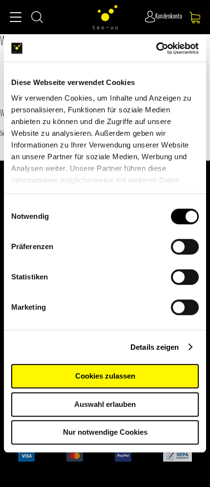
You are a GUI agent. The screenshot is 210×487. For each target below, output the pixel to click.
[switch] (185, 247)
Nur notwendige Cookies (105, 432)
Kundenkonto (169, 16)
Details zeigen (154, 347)
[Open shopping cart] (195, 17)
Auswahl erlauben (105, 404)
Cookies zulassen (105, 376)
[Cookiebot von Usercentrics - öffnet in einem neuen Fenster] (156, 48)
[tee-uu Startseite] (105, 17)
